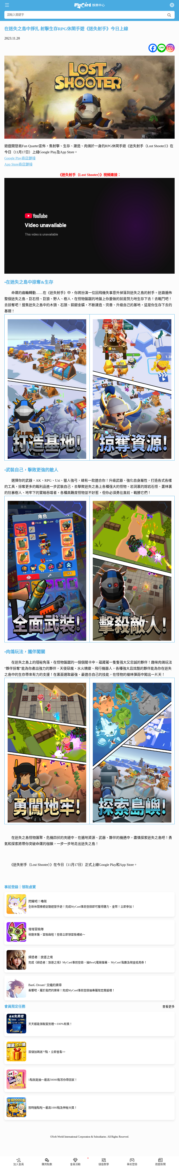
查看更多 (168, 1006)
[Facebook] (152, 48)
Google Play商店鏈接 (20, 158)
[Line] (161, 48)
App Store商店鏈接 (18, 164)
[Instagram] (170, 48)
